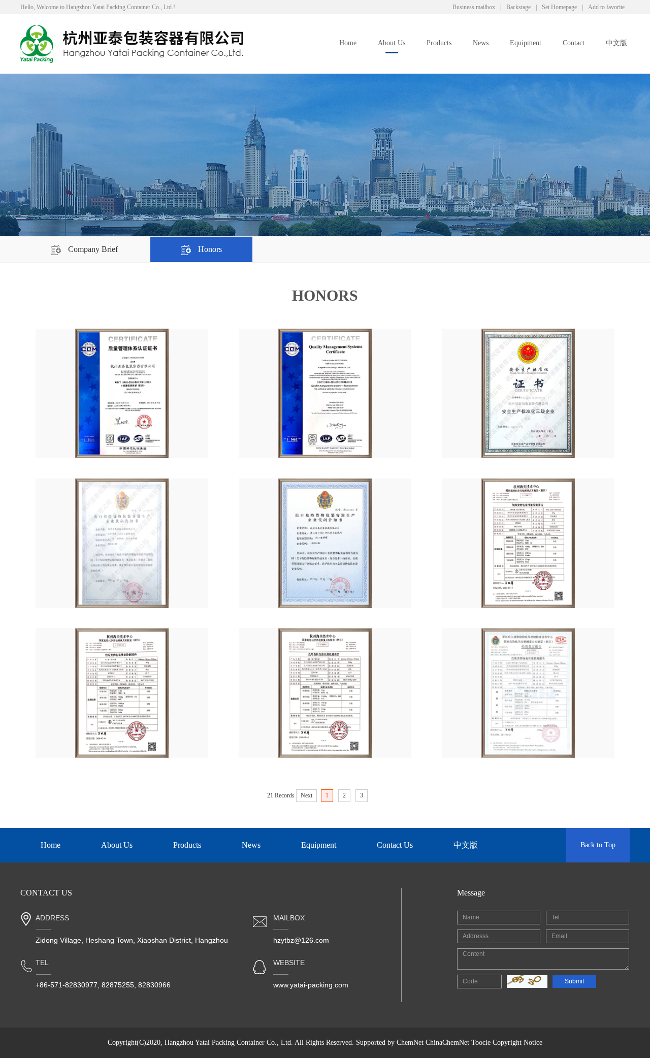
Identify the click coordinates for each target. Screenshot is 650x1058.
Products (439, 43)
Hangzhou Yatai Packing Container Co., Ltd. (229, 1042)
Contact (573, 43)
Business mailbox (473, 7)
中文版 (616, 43)
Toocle (481, 1042)
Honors (209, 249)
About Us (391, 43)
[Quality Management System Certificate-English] (324, 393)
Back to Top (597, 845)
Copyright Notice (517, 1042)
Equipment (525, 43)
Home (347, 43)
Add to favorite (606, 7)
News (481, 43)
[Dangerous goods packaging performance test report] (527, 543)
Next (306, 795)
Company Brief (92, 249)
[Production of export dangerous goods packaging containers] (121, 543)
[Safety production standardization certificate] (527, 393)
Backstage (518, 7)
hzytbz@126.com (301, 940)
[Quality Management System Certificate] (121, 393)
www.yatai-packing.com (310, 985)
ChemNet (410, 1042)
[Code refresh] (527, 981)
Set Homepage (559, 7)
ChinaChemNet (447, 1042)
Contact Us (395, 845)
